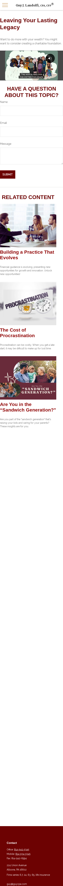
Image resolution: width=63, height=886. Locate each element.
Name (4, 102)
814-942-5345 (21, 849)
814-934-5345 (22, 854)
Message (5, 143)
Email (3, 122)
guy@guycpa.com (17, 884)
